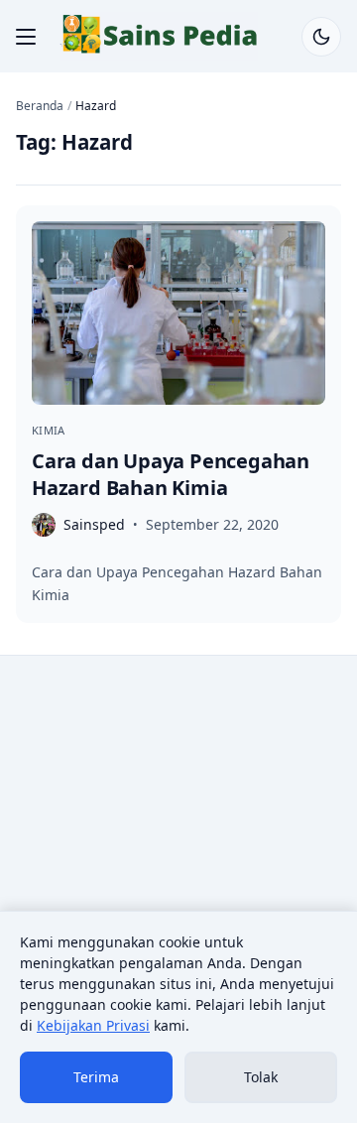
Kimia (48, 430)
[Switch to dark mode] (321, 37)
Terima (96, 1076)
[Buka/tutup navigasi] (26, 37)
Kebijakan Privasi (93, 1025)
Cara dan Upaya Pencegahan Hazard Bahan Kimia (170, 474)
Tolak (261, 1076)
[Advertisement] (178, 858)
